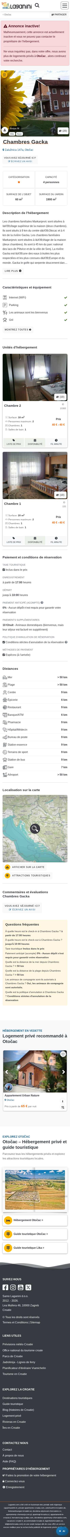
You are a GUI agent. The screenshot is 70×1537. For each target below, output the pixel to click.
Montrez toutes (17, 329)
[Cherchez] (38, 5)
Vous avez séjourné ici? (20, 160)
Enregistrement (14, 1487)
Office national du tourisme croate (23, 1350)
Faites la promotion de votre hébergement (30, 1475)
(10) (61, 397)
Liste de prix (14, 444)
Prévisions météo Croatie (18, 1344)
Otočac (7, 14)
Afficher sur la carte (28, 867)
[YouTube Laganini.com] (20, 1287)
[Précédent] (10, 1071)
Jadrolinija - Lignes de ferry (19, 1362)
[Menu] (65, 5)
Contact (7, 1449)
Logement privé (12, 1415)
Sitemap (35, 1322)
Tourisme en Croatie (15, 1374)
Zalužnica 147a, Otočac (18, 149)
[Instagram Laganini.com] (13, 1287)
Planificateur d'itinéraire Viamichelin (24, 1368)
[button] (35, 828)
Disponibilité (35, 444)
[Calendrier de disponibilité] (62, 1107)
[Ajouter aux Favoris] (63, 1054)
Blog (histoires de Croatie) (18, 1409)
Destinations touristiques (17, 1398)
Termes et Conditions (15, 1322)
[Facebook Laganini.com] (5, 1287)
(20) (64, 131)
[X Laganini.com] (28, 1287)
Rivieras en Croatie (14, 1421)
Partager (60, 14)
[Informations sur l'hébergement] (62, 1100)
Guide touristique (13, 1404)
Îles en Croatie (11, 1427)
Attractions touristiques (31, 875)
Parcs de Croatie (13, 1356)
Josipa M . (15, 128)
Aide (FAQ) (9, 1461)
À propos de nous (13, 1455)
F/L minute (56, 444)
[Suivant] (60, 1071)
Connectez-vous (14, 1481)
